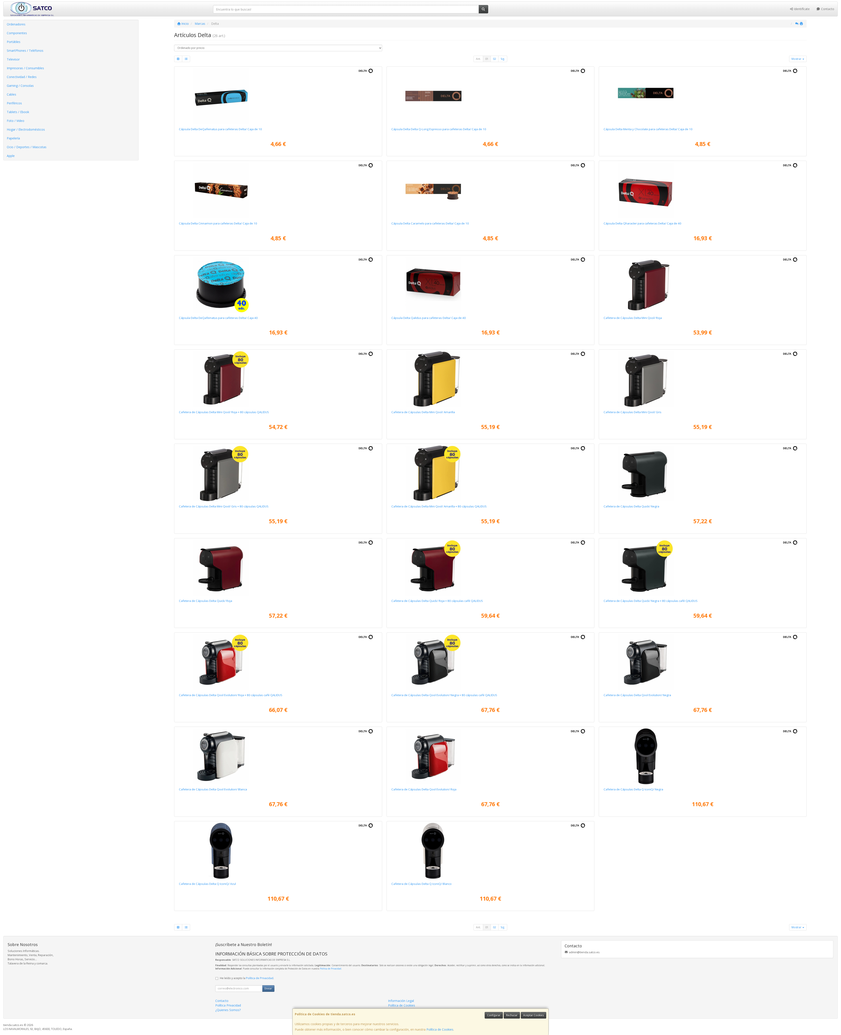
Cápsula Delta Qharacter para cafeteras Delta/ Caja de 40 (642, 223)
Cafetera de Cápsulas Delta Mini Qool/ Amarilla (423, 412)
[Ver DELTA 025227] (490, 851)
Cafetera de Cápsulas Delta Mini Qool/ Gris (632, 412)
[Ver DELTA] (278, 379)
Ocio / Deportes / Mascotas (26, 147)
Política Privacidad (228, 1005)
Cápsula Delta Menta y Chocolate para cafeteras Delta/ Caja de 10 (648, 129)
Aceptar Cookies (533, 1015)
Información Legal (401, 1001)
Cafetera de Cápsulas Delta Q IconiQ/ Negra (633, 789)
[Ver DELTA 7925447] (278, 285)
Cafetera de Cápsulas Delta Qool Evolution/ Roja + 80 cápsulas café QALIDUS (230, 695)
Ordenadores (16, 24)
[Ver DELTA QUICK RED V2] (278, 568)
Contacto (827, 9)
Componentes (17, 33)
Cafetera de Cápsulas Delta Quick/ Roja (205, 601)
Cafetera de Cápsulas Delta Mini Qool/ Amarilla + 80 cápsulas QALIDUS (439, 506)
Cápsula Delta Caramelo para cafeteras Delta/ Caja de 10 (430, 223)
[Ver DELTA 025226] (702, 756)
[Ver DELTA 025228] (278, 851)
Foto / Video (15, 121)
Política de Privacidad (330, 968)
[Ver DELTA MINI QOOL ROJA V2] (702, 285)
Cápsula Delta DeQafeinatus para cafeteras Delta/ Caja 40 (218, 318)
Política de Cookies (439, 1029)
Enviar (268, 988)
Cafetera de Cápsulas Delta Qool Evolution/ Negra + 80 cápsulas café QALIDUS (444, 695)
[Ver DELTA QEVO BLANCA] (278, 756)
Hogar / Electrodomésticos (26, 129)
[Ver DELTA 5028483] (490, 96)
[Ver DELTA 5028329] (278, 96)
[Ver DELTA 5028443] (278, 190)
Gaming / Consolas (20, 86)
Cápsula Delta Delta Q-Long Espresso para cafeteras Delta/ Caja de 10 (438, 129)
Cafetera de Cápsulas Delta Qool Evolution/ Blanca (213, 789)
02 (494, 59)
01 (486, 59)
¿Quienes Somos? (228, 1010)
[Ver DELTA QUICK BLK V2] (702, 473)
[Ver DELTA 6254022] (490, 285)
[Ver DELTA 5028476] (490, 190)
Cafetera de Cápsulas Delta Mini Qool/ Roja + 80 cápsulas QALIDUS (224, 412)
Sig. (503, 59)
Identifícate (801, 9)
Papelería (13, 138)
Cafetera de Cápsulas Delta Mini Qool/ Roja (633, 318)
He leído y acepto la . (247, 978)
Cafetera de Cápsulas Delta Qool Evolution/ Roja (423, 789)
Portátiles (13, 42)
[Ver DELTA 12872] (490, 756)
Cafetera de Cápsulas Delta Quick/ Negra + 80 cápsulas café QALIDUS (651, 601)
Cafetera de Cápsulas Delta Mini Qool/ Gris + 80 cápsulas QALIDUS (224, 506)
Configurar (493, 1015)
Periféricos (14, 103)
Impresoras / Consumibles (25, 68)
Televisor (13, 59)
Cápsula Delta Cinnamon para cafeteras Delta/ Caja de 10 (218, 223)
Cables (11, 94)
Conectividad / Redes (22, 77)
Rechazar (512, 1015)
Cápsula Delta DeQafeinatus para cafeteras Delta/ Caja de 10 (220, 129)
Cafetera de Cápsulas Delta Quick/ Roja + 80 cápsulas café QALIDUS (437, 601)
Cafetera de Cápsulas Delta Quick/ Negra (631, 506)
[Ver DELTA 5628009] (702, 96)
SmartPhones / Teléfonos (25, 50)
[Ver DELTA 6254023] (702, 190)
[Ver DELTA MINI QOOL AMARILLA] (490, 379)
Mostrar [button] (797, 59)
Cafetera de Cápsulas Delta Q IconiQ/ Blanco (421, 884)
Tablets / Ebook (18, 112)
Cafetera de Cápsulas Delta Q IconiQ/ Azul (207, 884)
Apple (11, 156)
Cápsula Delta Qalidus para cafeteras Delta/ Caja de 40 (428, 318)
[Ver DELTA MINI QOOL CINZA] (702, 379)
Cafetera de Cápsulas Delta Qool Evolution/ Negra (637, 695)
